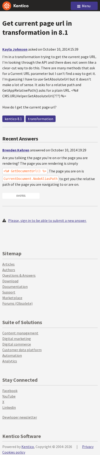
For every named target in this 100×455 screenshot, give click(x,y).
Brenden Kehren (15, 150)
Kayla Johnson (14, 49)
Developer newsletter (19, 417)
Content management (20, 333)
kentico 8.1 (13, 118)
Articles (8, 264)
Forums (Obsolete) (17, 303)
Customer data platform (22, 349)
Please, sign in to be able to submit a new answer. (47, 220)
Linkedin (9, 407)
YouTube (9, 396)
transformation (40, 118)
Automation (12, 355)
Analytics (9, 361)
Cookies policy (13, 452)
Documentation (15, 286)
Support (8, 292)
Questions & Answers (19, 275)
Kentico (27, 446)
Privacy (87, 446)
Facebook (9, 390)
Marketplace (12, 297)
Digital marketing (16, 338)
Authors (8, 269)
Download (10, 281)
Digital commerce (16, 344)
